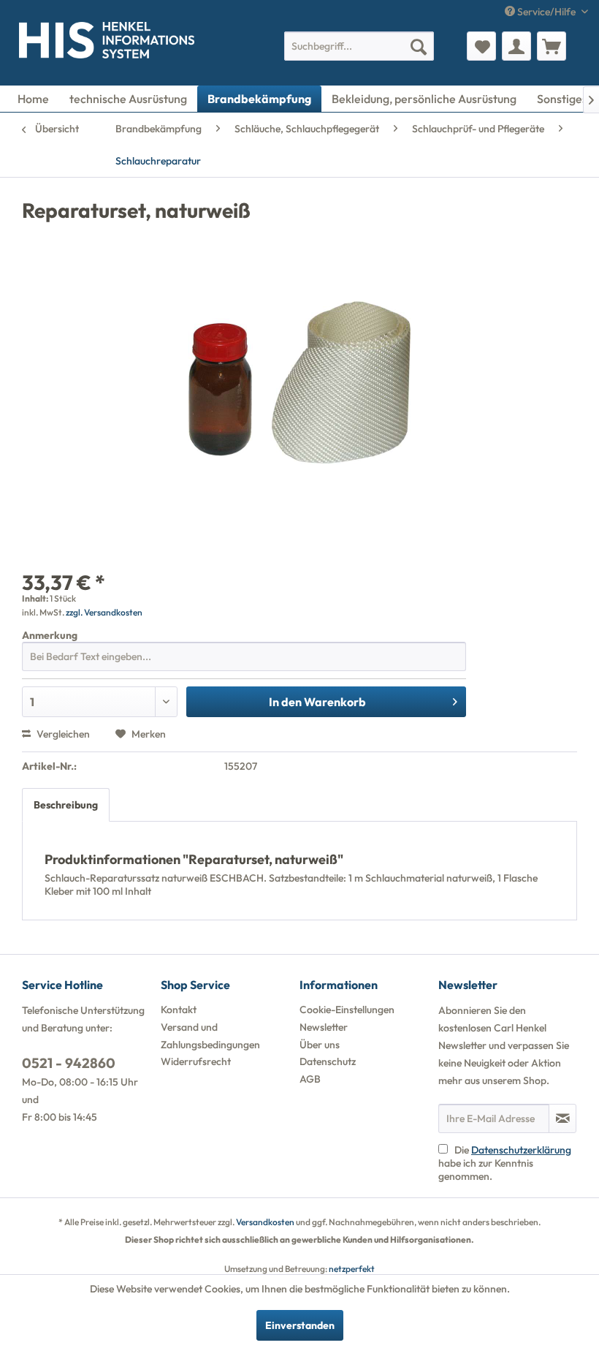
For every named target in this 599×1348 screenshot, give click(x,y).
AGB (310, 1079)
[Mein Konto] (516, 46)
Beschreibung (66, 804)
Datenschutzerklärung (521, 1149)
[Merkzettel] (481, 46)
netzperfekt (352, 1268)
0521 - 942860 (68, 1063)
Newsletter (324, 1027)
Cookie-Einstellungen (347, 1009)
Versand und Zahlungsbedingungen (210, 1036)
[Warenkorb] (551, 46)
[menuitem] (359, 46)
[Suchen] (418, 46)
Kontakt (179, 1009)
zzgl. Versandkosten (104, 612)
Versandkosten (265, 1221)
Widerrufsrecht (196, 1061)
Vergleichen (62, 734)
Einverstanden (300, 1325)
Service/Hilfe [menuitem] (546, 11)
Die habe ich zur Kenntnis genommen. (504, 1163)
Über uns (320, 1044)
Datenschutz (328, 1061)
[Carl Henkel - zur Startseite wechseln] (34, 43)
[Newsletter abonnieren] (562, 1118)
